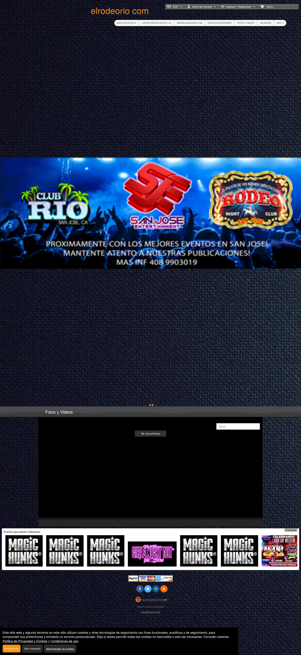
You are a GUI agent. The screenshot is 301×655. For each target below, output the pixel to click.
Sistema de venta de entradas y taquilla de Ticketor (151, 600)
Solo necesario (32, 648)
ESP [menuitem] (175, 6)
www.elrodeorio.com (189, 23)
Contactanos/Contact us (156, 23)
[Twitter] (148, 589)
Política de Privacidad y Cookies (25, 641)
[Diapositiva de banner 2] (153, 405)
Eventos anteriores (220, 23)
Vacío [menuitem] (268, 6)
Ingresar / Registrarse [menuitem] (238, 6)
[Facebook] (140, 589)
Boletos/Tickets (126, 23)
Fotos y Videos (245, 23)
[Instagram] (156, 589)
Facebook (265, 23)
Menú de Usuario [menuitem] (201, 6)
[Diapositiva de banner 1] (150, 405)
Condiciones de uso (150, 611)
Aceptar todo (12, 648)
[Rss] (164, 589)
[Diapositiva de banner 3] (150, 213)
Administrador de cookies (60, 648)
